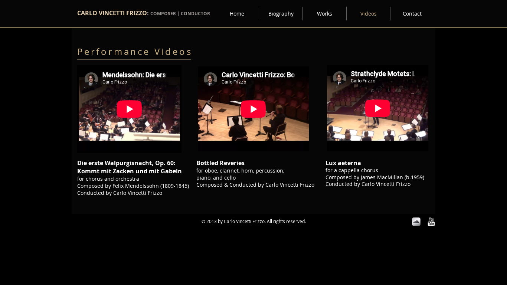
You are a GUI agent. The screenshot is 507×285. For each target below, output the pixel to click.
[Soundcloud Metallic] (416, 221)
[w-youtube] (431, 221)
